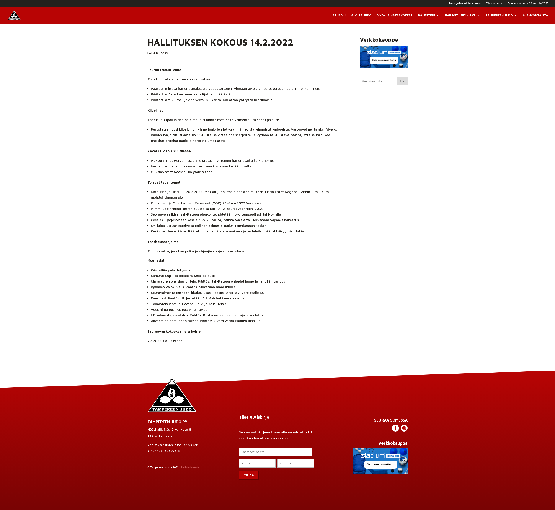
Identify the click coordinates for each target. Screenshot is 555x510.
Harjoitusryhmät (460, 15)
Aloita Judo (361, 15)
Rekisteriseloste (190, 467)
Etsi (402, 81)
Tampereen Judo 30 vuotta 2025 (527, 3)
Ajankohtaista (535, 15)
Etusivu (339, 15)
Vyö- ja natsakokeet (395, 15)
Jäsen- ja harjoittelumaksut (464, 3)
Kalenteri (426, 15)
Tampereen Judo (499, 15)
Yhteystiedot (494, 3)
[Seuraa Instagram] (404, 428)
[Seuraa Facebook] (395, 428)
